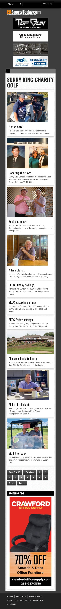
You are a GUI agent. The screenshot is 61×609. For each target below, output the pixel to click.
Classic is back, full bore (23, 358)
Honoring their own (20, 172)
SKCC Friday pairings (21, 319)
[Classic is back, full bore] (30, 353)
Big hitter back (17, 453)
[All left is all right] (28, 399)
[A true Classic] (27, 265)
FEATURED (21, 596)
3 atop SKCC (16, 126)
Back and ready (18, 221)
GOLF (9, 600)
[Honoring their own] (27, 167)
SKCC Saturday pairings (22, 302)
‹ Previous (29, 472)
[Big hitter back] (27, 448)
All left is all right (19, 404)
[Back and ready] (30, 216)
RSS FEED (11, 604)
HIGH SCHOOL (36, 596)
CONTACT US (36, 600)
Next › (11, 483)
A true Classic (17, 270)
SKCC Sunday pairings (21, 285)
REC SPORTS (21, 600)
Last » (22, 483)
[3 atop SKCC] (27, 121)
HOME (10, 596)
